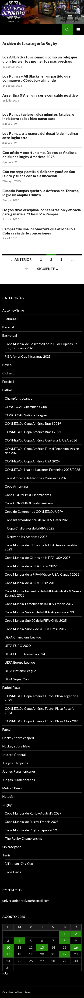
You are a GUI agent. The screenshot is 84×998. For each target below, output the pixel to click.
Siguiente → (48, 269)
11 (27, 269)
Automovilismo (13, 310)
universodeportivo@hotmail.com (25, 901)
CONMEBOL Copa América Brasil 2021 (33, 432)
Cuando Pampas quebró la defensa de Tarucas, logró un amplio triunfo (40, 193)
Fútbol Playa (11, 687)
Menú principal (78, 29)
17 (8, 954)
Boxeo (7, 365)
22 (64, 954)
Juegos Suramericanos (18, 780)
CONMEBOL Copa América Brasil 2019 (33, 423)
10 (8, 947)
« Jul (5, 973)
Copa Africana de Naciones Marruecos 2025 (36, 478)
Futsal (6, 729)
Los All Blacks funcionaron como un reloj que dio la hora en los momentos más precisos (39, 59)
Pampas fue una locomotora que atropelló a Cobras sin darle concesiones (38, 231)
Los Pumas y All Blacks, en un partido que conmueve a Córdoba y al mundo (36, 78)
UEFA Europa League (20, 662)
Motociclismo (12, 788)
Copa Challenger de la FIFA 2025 (30, 528)
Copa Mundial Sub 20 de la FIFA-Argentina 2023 (39, 612)
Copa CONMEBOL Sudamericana (29, 503)
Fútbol (7, 390)
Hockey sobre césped (18, 738)
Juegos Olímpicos (15, 763)
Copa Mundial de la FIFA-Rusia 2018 (30, 583)
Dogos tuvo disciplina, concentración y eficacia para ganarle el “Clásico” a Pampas (41, 212)
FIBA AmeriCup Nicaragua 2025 (28, 356)
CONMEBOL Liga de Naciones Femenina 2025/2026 (42, 470)
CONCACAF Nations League (26, 415)
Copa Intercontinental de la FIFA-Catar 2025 (37, 520)
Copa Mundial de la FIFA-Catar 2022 (31, 566)
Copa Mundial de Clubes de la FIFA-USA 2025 (37, 558)
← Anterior (21, 259)
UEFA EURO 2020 (18, 646)
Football (8, 382)
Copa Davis (13, 872)
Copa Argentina (16, 486)
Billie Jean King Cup (19, 864)
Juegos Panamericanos (19, 771)
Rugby (7, 805)
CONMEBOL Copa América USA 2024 (32, 461)
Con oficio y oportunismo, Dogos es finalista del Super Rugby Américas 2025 (39, 154)
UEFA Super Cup (17, 679)
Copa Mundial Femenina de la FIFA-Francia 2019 (39, 604)
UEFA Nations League (20, 671)
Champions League (18, 398)
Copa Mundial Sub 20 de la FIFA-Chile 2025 (36, 620)
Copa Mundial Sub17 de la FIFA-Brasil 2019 (35, 629)
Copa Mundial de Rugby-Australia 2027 (33, 813)
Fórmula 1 (12, 319)
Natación (8, 796)
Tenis (6, 855)
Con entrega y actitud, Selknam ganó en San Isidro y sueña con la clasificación (38, 174)
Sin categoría (11, 847)
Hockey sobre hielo (16, 746)
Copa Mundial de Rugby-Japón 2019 (31, 830)
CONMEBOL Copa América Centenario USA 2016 (41, 440)
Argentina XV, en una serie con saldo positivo (40, 95)
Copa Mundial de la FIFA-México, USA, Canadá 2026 (42, 574)
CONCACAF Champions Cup (26, 407)
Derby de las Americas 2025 (27, 537)
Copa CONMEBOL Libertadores (28, 495)
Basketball (10, 335)
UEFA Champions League (23, 637)
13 (42, 947)
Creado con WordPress (17, 992)
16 (76, 947)
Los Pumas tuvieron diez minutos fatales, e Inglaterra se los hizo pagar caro (38, 116)
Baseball (8, 327)
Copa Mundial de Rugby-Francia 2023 (32, 822)
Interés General (14, 755)
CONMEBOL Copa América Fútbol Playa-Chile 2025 (42, 721)
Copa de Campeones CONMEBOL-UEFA (34, 511)
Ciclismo (8, 373)
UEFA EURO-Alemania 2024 (25, 654)
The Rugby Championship (23, 838)
